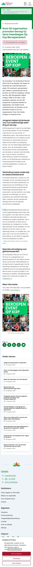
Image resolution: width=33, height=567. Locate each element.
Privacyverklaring (7, 515)
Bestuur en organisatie (8, 495)
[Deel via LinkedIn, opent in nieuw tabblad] (14, 345)
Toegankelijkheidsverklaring (10, 518)
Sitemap (3, 528)
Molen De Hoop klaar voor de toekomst (15, 379)
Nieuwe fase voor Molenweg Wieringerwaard (12, 387)
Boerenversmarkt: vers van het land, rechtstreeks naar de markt (15, 445)
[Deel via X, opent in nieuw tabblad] (4, 345)
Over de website (6, 524)
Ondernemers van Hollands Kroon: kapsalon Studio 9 (16, 436)
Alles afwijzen (16, 563)
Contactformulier (10, 475)
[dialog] (16, 552)
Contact (4, 471)
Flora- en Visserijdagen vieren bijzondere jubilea (16, 371)
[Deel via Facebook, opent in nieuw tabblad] (9, 345)
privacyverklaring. (14, 549)
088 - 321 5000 (10, 479)
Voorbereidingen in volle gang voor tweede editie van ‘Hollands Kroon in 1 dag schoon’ (15, 408)
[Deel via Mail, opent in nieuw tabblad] (23, 345)
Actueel (3, 502)
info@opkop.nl (7, 278)
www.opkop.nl (15, 290)
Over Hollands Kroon (8, 499)
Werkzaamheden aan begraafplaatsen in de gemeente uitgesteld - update (16, 427)
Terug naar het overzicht (11, 23)
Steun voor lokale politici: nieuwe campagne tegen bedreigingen (16, 418)
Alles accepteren (16, 554)
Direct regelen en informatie (10, 492)
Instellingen (16, 558)
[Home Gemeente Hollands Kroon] (6, 3)
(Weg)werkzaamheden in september (15, 362)
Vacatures (4, 512)
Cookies (4, 521)
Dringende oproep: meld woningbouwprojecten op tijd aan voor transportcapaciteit (16, 397)
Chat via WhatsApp (11, 482)
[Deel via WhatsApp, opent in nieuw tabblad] (19, 345)
